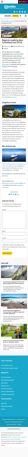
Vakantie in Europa (10, 21)
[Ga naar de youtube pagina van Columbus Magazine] (22, 12)
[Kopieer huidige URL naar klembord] (18, 194)
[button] (23, 2)
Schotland (17, 54)
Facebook (6, 183)
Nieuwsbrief (8, 15)
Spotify (17, 183)
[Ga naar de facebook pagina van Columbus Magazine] (14, 12)
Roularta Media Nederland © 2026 (14, 428)
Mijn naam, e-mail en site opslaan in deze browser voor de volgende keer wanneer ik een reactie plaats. (14, 247)
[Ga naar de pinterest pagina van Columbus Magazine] (19, 12)
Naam (4, 231)
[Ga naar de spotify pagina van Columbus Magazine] (25, 12)
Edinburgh (14, 97)
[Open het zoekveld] (20, 16)
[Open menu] (25, 16)
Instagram (12, 183)
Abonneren (15, 15)
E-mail (4, 238)
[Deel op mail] (15, 194)
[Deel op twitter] (13, 194)
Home (2, 21)
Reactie (4, 209)
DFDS (6, 175)
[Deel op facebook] (9, 194)
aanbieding (14, 166)
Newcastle (5, 64)
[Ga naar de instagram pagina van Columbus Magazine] (17, 12)
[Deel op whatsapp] (11, 194)
